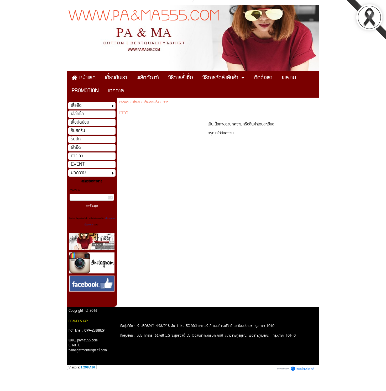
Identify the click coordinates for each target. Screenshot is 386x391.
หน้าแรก (123, 102)
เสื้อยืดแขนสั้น (151, 102)
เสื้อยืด (136, 102)
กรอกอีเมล (75, 190)
